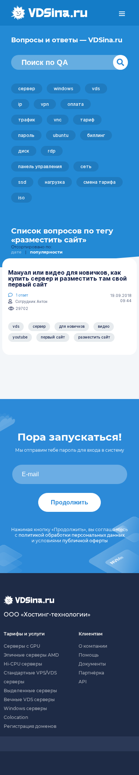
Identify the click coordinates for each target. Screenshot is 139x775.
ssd (22, 182)
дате (16, 252)
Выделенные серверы (30, 690)
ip (20, 104)
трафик (26, 119)
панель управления (40, 166)
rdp (52, 151)
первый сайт (53, 337)
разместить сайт (94, 337)
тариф (87, 119)
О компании (93, 646)
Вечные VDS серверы (29, 699)
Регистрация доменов (30, 726)
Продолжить (69, 502)
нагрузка (55, 182)
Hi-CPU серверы (23, 664)
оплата (75, 104)
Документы (92, 664)
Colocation (16, 717)
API (83, 681)
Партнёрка (91, 673)
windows (63, 88)
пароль (26, 135)
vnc (58, 119)
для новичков (72, 326)
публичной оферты (85, 540)
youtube (20, 337)
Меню (122, 14)
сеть (86, 166)
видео (103, 326)
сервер (26, 88)
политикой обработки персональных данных (72, 535)
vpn (45, 104)
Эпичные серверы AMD (31, 655)
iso (21, 197)
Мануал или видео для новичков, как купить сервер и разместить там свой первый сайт (67, 278)
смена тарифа (99, 182)
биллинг (96, 135)
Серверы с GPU (22, 646)
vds (96, 88)
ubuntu (61, 135)
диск (23, 151)
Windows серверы (25, 708)
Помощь (89, 655)
